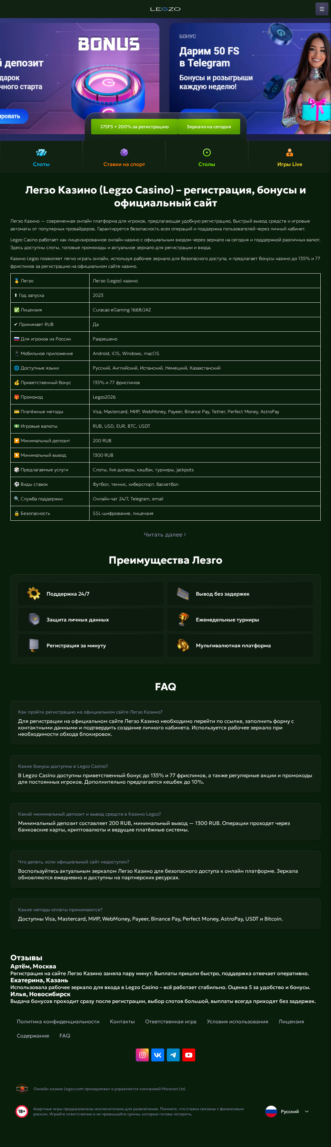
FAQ (64, 1035)
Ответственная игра (171, 1021)
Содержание (33, 1035)
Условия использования (237, 1021)
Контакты (122, 1021)
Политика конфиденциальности (58, 1021)
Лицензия (291, 1021)
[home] (165, 9)
